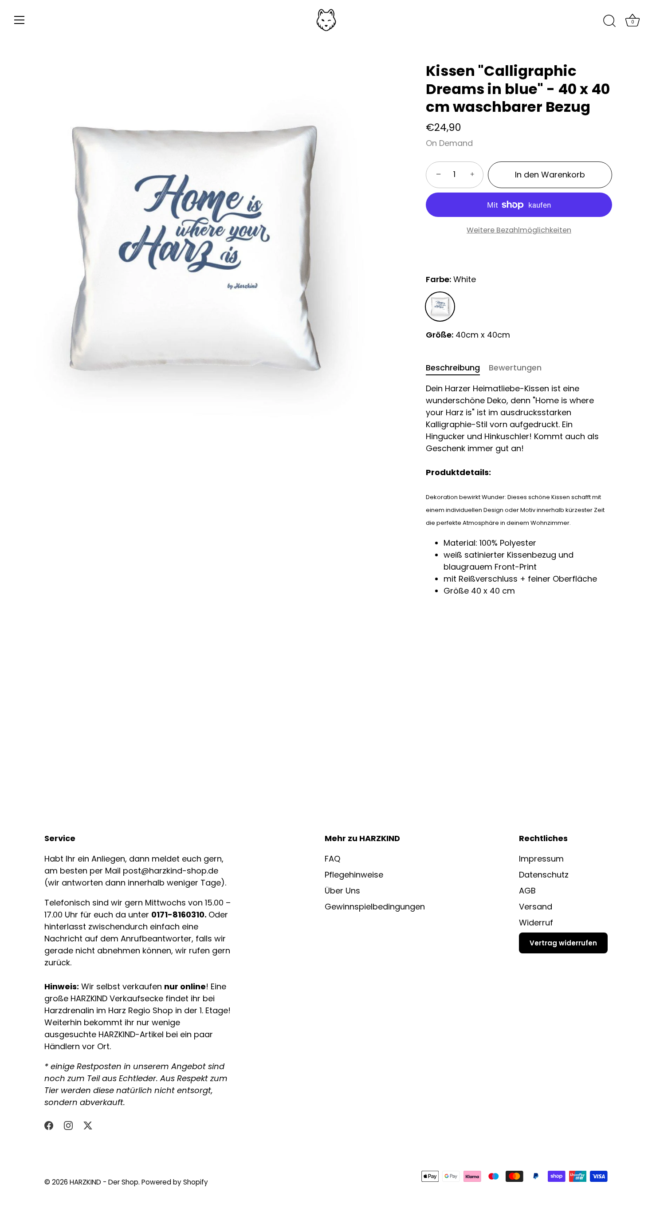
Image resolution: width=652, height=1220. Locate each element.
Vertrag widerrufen (563, 943)
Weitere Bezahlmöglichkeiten (519, 230)
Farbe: (451, 279)
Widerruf (536, 922)
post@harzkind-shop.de (170, 870)
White (440, 306)
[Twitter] (87, 1124)
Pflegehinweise (354, 874)
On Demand (449, 143)
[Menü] (19, 20)
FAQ (332, 858)
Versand (535, 906)
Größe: (439, 335)
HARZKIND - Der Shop (104, 1182)
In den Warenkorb (550, 174)
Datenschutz (544, 874)
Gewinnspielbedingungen (375, 906)
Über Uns (342, 890)
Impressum (541, 858)
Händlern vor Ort (77, 1046)
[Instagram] (68, 1124)
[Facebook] (48, 1124)
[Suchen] (609, 21)
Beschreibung (453, 367)
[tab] (457, 368)
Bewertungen (515, 367)
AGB (527, 890)
